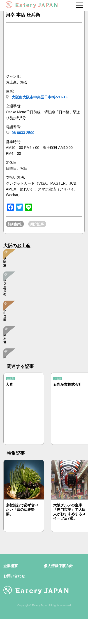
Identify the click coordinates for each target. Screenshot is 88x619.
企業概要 (10, 566)
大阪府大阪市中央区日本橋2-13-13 (39, 97)
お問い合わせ (14, 576)
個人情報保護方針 (58, 566)
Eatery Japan (40, 605)
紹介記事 (37, 224)
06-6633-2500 (23, 133)
